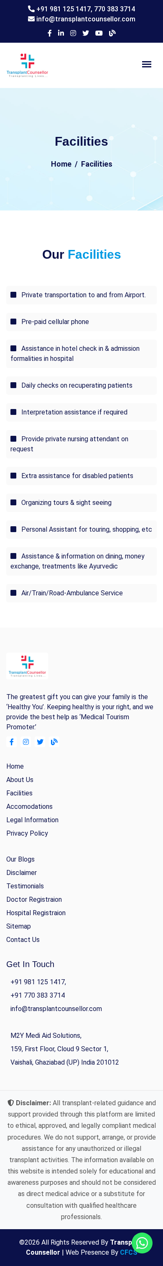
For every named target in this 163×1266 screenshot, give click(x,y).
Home (61, 164)
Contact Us (23, 940)
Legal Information (32, 820)
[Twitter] (85, 33)
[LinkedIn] (61, 33)
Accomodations (29, 807)
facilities (19, 793)
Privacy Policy (27, 833)
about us (19, 780)
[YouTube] (99, 33)
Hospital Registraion (36, 913)
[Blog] (112, 33)
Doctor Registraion (34, 899)
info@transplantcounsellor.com (85, 19)
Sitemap (18, 926)
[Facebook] (50, 33)
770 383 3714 (114, 9)
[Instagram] (73, 33)
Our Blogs (20, 859)
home (15, 766)
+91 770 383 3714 (37, 995)
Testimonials (25, 886)
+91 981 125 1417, (65, 9)
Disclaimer (21, 873)
